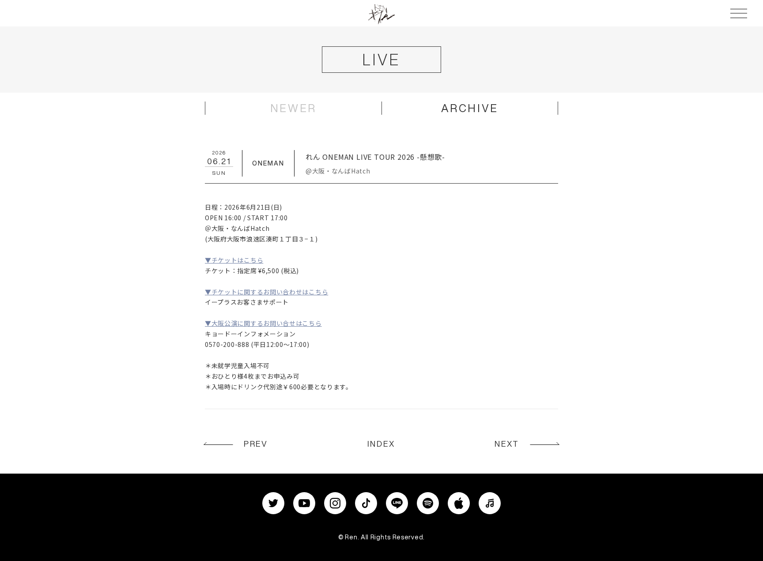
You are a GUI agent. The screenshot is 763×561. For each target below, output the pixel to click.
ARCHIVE (470, 108)
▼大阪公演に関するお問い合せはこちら (263, 323)
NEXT (507, 444)
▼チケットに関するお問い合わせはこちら (266, 291)
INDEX (381, 444)
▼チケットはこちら (234, 260)
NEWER (293, 108)
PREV (256, 444)
